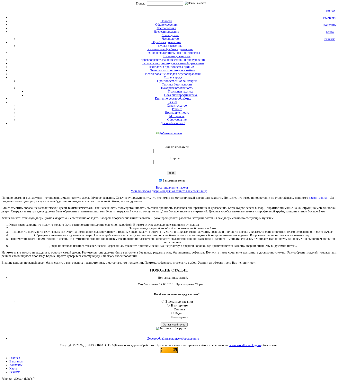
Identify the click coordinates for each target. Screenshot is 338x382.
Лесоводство (170, 38)
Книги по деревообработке (173, 98)
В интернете (179, 305)
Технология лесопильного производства (173, 52)
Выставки (329, 18)
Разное (172, 102)
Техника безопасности (177, 84)
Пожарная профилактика (181, 95)
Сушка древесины (170, 45)
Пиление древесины (177, 56)
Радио (179, 313)
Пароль (175, 158)
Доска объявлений (173, 123)
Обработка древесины (166, 42)
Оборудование (177, 119)
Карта (330, 32)
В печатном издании (179, 301)
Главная (330, 11)
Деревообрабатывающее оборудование (173, 338)
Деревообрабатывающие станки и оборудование (173, 59)
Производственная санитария (177, 81)
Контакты (329, 25)
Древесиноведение (166, 31)
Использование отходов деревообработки (173, 74)
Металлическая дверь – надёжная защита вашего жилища (169, 191)
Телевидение (179, 317)
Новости (166, 21)
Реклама (329, 39)
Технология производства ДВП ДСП (173, 66)
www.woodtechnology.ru (245, 345)
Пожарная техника (180, 91)
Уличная (179, 309)
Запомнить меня (173, 180)
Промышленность (177, 112)
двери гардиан (318, 197)
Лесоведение (170, 35)
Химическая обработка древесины (170, 49)
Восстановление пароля (172, 187)
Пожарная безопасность (177, 88)
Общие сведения (166, 24)
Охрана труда (173, 77)
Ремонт (177, 109)
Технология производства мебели (172, 70)
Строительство (177, 105)
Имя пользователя (177, 147)
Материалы (176, 116)
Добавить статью (170, 133)
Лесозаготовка (166, 28)
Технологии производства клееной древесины (173, 63)
